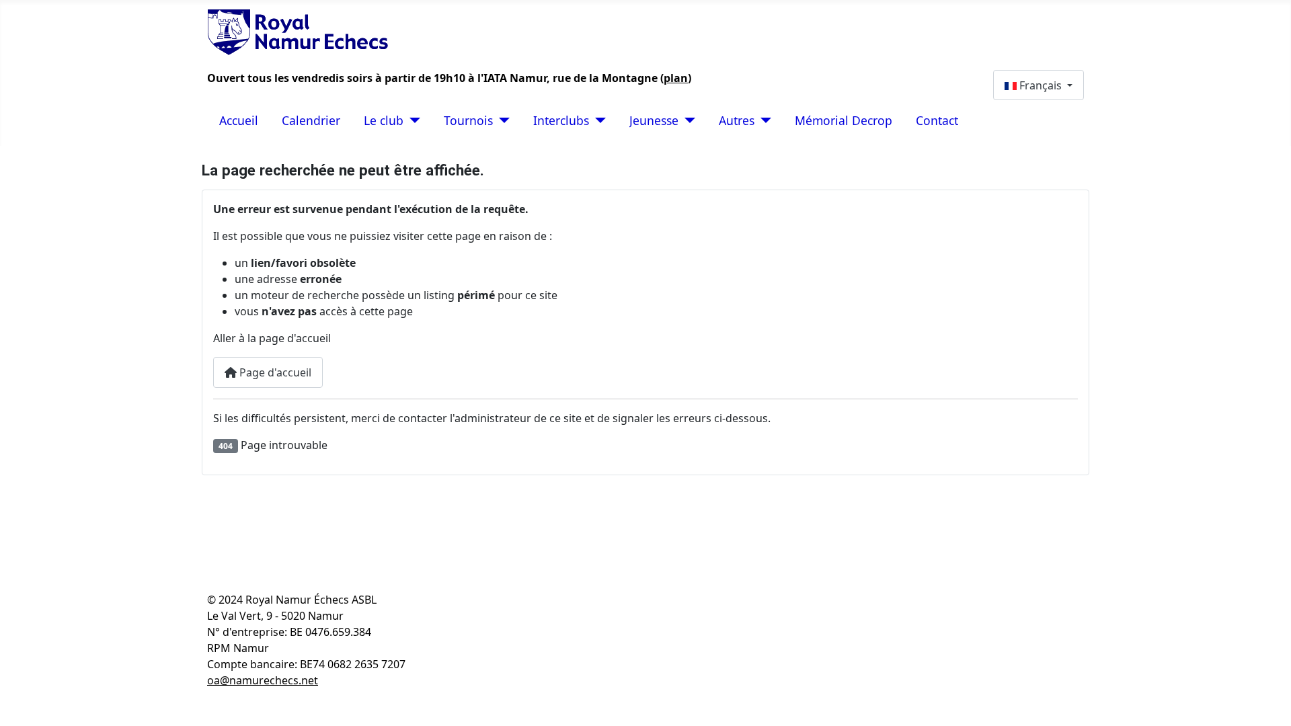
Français (1040, 85)
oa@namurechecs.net (262, 680)
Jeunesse (653, 120)
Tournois (468, 120)
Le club (383, 120)
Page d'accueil (274, 372)
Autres (736, 120)
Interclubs (561, 120)
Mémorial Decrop (843, 120)
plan (676, 78)
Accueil (238, 120)
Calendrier (311, 120)
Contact (937, 120)
